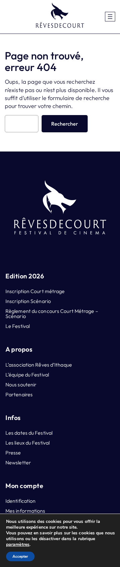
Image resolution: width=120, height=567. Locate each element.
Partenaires (19, 394)
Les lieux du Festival (27, 442)
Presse (13, 452)
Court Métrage (77, 311)
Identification (20, 501)
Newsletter (18, 462)
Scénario (15, 316)
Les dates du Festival (28, 433)
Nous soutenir (20, 384)
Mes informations (25, 511)
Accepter (20, 556)
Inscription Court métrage (35, 291)
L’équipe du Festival (27, 374)
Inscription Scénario (28, 301)
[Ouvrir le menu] (110, 16)
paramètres (17, 545)
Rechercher (64, 123)
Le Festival (17, 326)
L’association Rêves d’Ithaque (38, 364)
